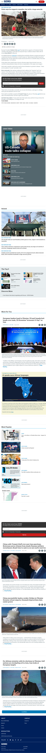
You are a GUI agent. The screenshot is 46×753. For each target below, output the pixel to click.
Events (2, 725)
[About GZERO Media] (5, 286)
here (12, 412)
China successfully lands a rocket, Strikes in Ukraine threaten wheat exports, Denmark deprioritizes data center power (23, 600)
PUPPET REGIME (20, 4)
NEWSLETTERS (5, 731)
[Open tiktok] (21, 740)
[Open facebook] (15, 740)
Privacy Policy (12, 86)
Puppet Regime (14, 159)
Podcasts (14, 4)
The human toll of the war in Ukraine (17, 178)
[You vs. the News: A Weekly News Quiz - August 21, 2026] (10, 435)
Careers (2, 727)
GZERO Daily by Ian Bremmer (6, 736)
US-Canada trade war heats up (11, 156)
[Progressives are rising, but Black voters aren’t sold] (28, 274)
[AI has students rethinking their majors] (28, 280)
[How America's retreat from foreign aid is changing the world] (6, 182)
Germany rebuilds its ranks (15, 280)
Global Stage (26, 4)
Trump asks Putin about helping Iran (30, 460)
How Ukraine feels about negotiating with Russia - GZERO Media (18, 295)
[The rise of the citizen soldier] (5, 274)
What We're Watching (6, 7)
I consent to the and (12, 86)
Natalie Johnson (7, 550)
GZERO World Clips (15, 165)
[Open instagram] (18, 740)
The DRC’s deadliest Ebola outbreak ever (30, 472)
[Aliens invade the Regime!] (10, 447)
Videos (10, 4)
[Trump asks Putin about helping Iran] (10, 459)
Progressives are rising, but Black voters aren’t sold (38, 274)
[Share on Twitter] (7, 44)
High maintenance (25, 484)
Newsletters (3, 4)
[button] (41, 2)
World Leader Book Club (15, 161)
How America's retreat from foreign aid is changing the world (21, 183)
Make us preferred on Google (9, 46)
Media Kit (3, 723)
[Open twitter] (8, 740)
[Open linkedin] (13, 740)
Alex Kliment (4, 41)
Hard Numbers (24, 470)
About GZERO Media (15, 285)
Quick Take (5, 154)
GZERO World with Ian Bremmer (18, 182)
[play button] (23, 142)
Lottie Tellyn (11, 324)
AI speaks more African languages (15, 375)
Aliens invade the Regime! (27, 448)
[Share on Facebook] (5, 44)
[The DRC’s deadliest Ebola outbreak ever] (10, 471)
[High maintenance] (10, 483)
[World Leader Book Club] (6, 160)
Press (26, 723)
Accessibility (25, 746)
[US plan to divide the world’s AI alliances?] (6, 171)
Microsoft (14, 373)
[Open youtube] (10, 740)
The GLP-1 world (25, 496)
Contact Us (27, 720)
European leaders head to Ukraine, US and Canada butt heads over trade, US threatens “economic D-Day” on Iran (23, 320)
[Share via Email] (15, 44)
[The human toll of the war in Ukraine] (6, 177)
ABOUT (3, 718)
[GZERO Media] (20, 1)
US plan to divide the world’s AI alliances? (18, 172)
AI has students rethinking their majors (37, 279)
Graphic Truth (24, 494)
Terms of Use (18, 86)
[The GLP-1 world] (10, 495)
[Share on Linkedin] (10, 44)
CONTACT (27, 718)
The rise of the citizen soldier (15, 274)
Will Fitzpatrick (18, 550)
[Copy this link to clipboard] (12, 44)
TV (6, 4)
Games (22, 433)
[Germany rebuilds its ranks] (5, 280)
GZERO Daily (3, 733)
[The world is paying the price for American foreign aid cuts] (6, 166)
